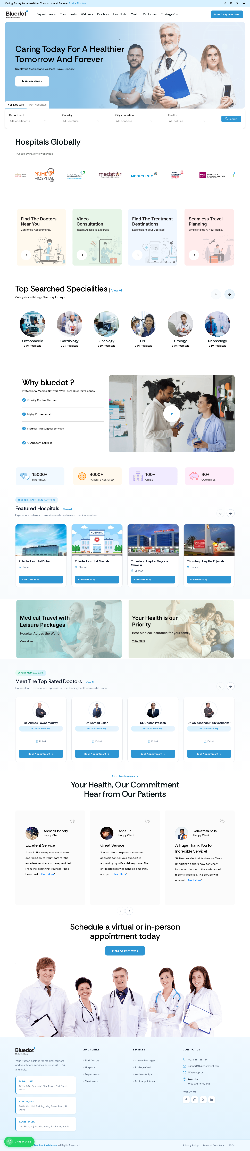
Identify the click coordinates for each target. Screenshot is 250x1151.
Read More (47, 874)
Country (67, 115)
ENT (143, 340)
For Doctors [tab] (16, 104)
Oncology (106, 340)
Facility (172, 115)
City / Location (124, 115)
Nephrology (217, 340)
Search (232, 119)
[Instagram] (231, 3)
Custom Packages (145, 1060)
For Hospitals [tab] (38, 104)
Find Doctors (92, 1060)
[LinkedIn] (244, 3)
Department (16, 115)
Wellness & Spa (143, 1074)
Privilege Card (143, 1067)
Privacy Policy (191, 1145)
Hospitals (90, 1067)
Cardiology (69, 340)
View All (116, 290)
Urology (180, 340)
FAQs (232, 1145)
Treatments (91, 1081)
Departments (92, 1074)
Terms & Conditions (213, 1145)
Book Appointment (145, 1081)
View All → (69, 509)
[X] (237, 3)
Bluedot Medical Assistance (41, 1145)
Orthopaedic (32, 340)
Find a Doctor (77, 3)
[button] (229, 294)
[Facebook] (225, 3)
